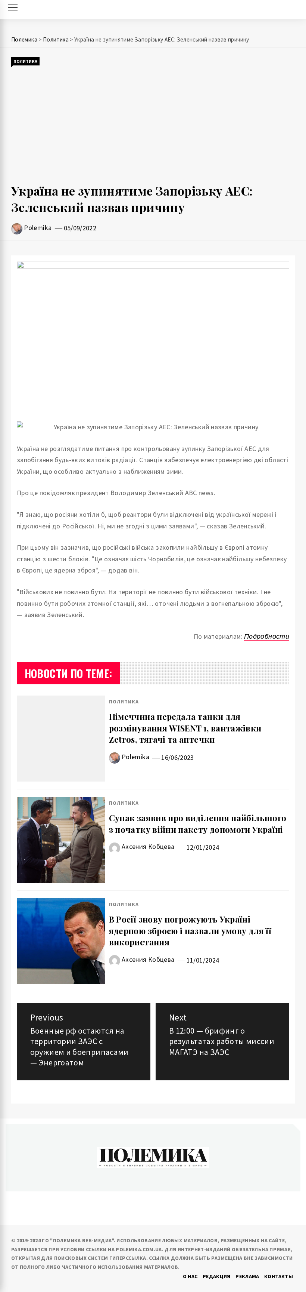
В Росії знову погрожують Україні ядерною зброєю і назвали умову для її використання (190, 931)
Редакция (217, 1276)
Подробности (266, 636)
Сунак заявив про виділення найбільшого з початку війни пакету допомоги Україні (198, 823)
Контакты (278, 1276)
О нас (190, 1276)
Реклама (247, 1276)
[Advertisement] (153, 124)
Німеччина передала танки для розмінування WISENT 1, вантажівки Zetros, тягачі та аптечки (185, 728)
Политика (25, 61)
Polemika (37, 227)
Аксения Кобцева (148, 846)
